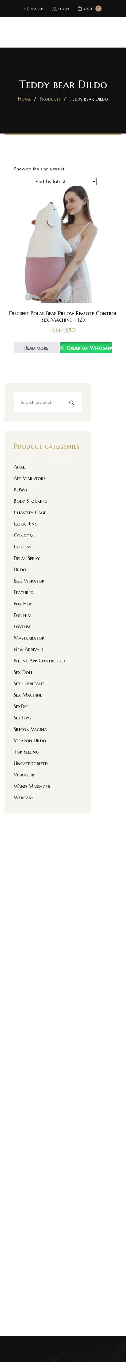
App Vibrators (29, 478)
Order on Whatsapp (88, 348)
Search (72, 403)
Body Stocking (30, 501)
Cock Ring (26, 524)
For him (22, 615)
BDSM (20, 490)
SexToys (22, 718)
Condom (24, 535)
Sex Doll (23, 672)
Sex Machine (28, 695)
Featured (23, 592)
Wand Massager (32, 786)
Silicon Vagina (30, 729)
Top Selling (26, 752)
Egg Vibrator (29, 581)
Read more (36, 348)
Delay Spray (27, 558)
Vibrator (24, 775)
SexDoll (22, 706)
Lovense (22, 626)
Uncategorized (31, 763)
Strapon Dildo (30, 740)
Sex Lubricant (29, 683)
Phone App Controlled (39, 661)
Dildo (20, 569)
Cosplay (22, 547)
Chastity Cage (30, 512)
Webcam (23, 797)
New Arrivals (28, 649)
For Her (22, 604)
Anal (19, 467)
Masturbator (29, 638)
